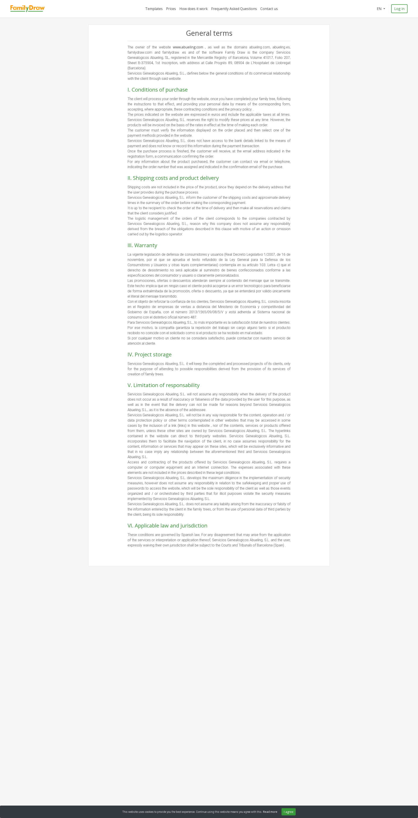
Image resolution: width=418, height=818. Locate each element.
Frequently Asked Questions (234, 8)
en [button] (380, 8)
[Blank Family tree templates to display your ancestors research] (27, 9)
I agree (288, 812)
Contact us (269, 8)
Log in (399, 8)
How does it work (193, 8)
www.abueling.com (189, 47)
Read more (270, 812)
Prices (171, 8)
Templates (154, 8)
